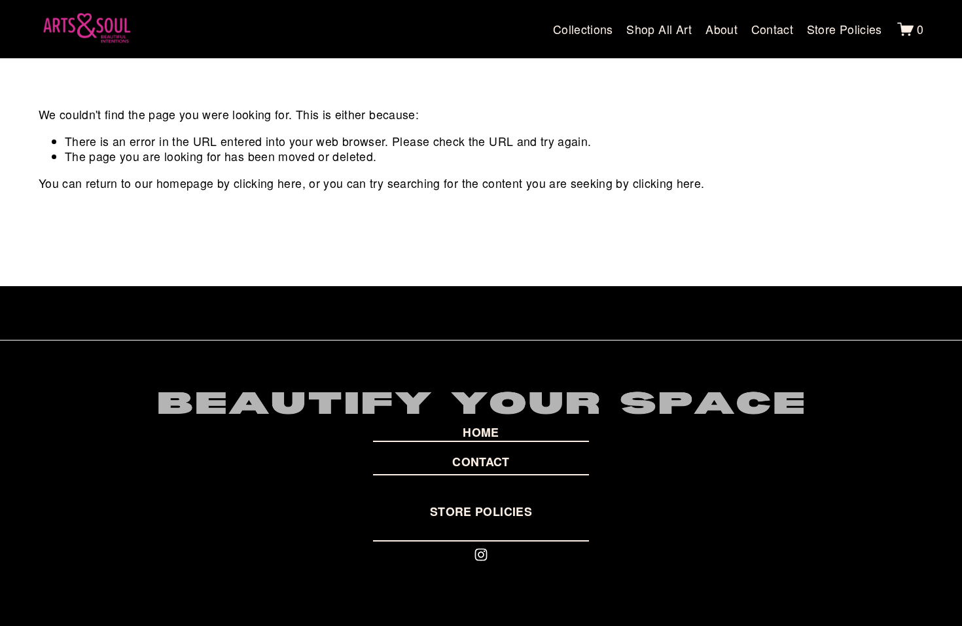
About (721, 29)
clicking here (268, 183)
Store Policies (844, 29)
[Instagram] (481, 554)
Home (481, 432)
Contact (772, 29)
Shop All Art (659, 29)
